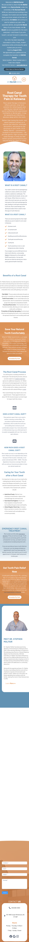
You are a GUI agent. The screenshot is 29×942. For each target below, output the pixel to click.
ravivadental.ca (22, 65)
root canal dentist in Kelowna (12, 592)
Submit (5, 892)
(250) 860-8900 (15, 908)
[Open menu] (24, 79)
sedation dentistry (20, 378)
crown (24, 389)
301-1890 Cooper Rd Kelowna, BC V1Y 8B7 (15, 916)
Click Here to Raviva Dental (14, 69)
